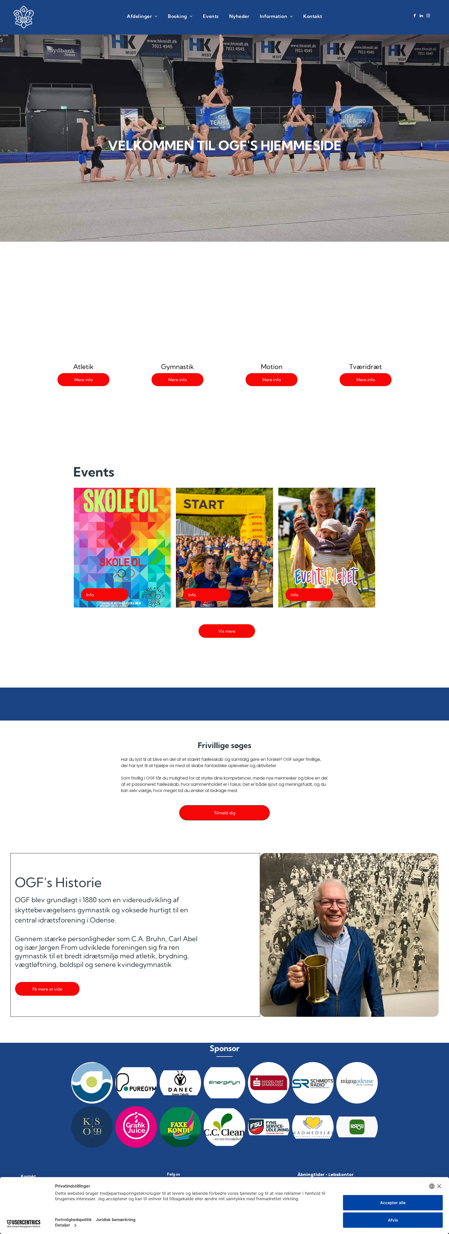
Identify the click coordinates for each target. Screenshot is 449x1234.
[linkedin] (421, 16)
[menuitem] (142, 16)
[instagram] (428, 16)
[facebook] (415, 16)
